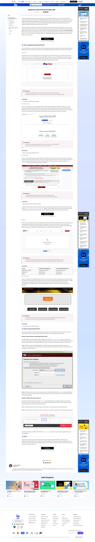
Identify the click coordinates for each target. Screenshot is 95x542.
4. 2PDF (10, 24)
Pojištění (54, 521)
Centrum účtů (76, 521)
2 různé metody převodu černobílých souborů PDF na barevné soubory (84, 25)
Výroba (54, 525)
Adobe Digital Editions (55, 339)
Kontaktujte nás (76, 523)
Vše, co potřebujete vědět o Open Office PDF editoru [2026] (84, 444)
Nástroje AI (43, 525)
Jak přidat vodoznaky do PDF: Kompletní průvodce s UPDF (84, 451)
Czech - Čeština (79, 537)
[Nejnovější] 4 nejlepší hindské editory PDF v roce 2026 (83, 29)
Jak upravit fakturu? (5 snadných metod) (83, 431)
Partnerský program (66, 521)
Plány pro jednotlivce (32, 516)
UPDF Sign (43, 527)
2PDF (24, 219)
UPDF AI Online (44, 523)
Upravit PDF (30, 15)
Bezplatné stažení (73, 1)
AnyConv (25, 52)
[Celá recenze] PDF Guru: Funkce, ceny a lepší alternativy (84, 238)
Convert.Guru (26, 276)
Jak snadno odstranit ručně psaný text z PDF (83, 441)
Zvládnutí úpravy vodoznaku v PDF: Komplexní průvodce (83, 223)
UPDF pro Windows (44, 516)
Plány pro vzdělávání (32, 520)
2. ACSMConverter (12, 21)
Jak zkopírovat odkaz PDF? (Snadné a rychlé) (83, 39)
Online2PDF (25, 155)
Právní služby (55, 523)
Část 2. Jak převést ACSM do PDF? (13, 28)
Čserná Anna (27, 496)
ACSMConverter (26, 103)
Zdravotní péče (56, 518)
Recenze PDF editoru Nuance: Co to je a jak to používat (84, 235)
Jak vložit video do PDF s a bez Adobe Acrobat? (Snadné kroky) (84, 242)
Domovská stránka (24, 15)
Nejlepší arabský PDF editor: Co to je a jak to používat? (83, 32)
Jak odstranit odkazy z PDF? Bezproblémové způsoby (83, 246)
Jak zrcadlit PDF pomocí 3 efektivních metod (84, 22)
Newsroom (64, 523)
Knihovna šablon (76, 520)
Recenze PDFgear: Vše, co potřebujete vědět (83, 448)
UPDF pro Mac (43, 518)
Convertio (42, 400)
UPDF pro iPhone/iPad (45, 520)
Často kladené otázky (77, 518)
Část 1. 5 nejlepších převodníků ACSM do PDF (13, 18)
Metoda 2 (10, 31)
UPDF (14, 1)
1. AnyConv (11, 20)
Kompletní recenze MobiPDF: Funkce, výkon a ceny (84, 434)
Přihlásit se (81, 1)
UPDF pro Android (44, 521)
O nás (63, 516)
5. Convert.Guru (11, 25)
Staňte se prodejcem (66, 520)
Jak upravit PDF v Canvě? (83, 36)
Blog (63, 525)
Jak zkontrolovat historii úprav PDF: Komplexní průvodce (83, 18)
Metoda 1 (10, 30)
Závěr (10, 33)
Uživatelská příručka (77, 516)
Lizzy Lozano (16, 465)
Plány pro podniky (32, 518)
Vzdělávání (55, 520)
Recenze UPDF (65, 518)
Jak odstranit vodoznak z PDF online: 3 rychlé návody (84, 231)
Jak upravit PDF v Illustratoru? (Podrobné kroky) (83, 438)
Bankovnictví (55, 516)
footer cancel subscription (78, 525)
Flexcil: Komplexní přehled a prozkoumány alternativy (83, 227)
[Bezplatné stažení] (73, 1)
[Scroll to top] (93, 539)
